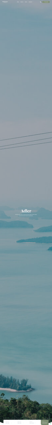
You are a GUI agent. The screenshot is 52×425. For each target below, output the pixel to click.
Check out (19, 421)
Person (30, 421)
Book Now (45, 422)
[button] (3, 418)
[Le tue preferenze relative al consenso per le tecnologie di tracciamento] (50, 423)
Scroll (49, 417)
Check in (7, 421)
